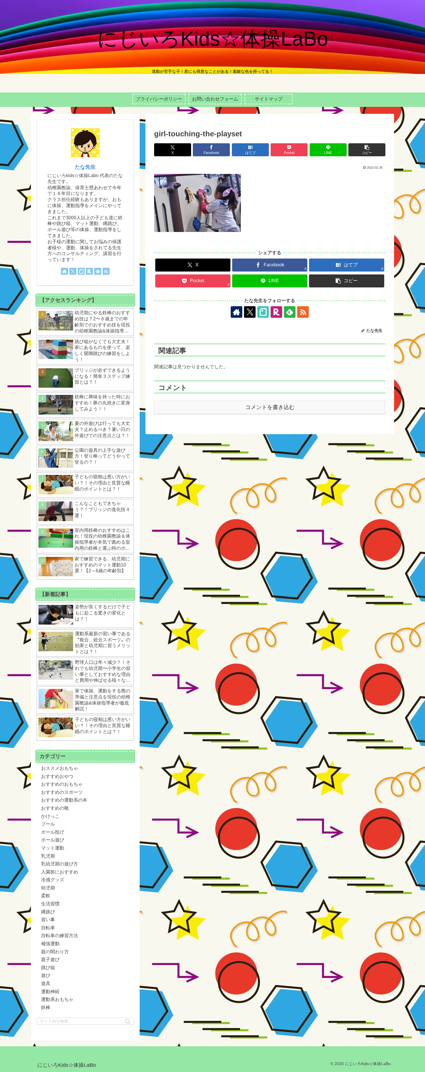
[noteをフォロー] (263, 312)
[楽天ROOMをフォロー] (276, 312)
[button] (366, 149)
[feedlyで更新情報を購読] (289, 312)
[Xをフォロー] (250, 312)
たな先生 (85, 167)
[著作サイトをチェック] (236, 312)
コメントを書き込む (270, 407)
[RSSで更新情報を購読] (303, 312)
